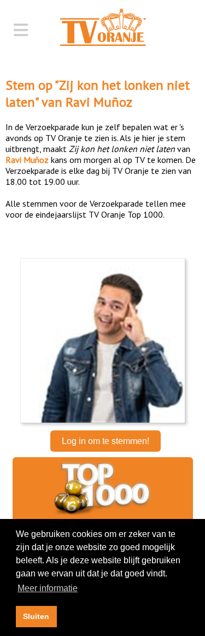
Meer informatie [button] (47, 588)
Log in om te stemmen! (105, 441)
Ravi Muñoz (99, 102)
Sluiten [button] (36, 616)
